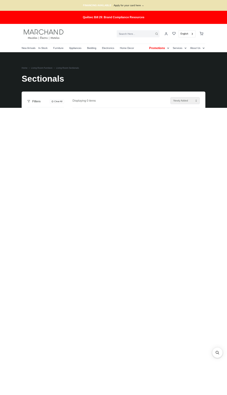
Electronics (108, 48)
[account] (166, 34)
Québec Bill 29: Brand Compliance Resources (113, 17)
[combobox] (138, 33)
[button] (217, 353)
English (184, 33)
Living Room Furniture (41, 68)
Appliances (75, 48)
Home (24, 68)
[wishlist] (174, 34)
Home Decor (127, 48)
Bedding (91, 48)
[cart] (201, 34)
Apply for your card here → (129, 5)
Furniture (58, 48)
